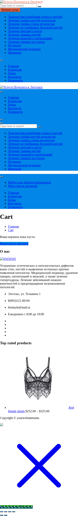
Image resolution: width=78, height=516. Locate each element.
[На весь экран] (5, 511)
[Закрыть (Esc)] (13, 511)
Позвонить (15, 80)
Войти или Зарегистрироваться (29, 182)
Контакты (14, 77)
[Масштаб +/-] (1, 511)
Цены (12, 73)
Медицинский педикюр (24, 49)
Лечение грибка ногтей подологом (32, 20)
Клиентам (15, 69)
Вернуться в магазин (14, 243)
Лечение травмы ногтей (24, 34)
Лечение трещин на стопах (26, 42)
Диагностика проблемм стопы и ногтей (35, 16)
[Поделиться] (9, 511)
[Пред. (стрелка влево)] (1, 515)
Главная (13, 66)
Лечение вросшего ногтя (25, 31)
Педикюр (14, 45)
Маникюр (14, 52)
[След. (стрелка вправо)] (5, 515)
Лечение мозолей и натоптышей (30, 38)
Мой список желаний (22, 186)
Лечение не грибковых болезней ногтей (35, 27)
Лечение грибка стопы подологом (31, 24)
